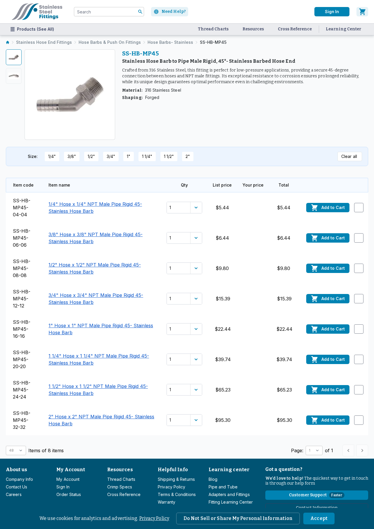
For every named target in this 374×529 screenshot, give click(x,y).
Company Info (19, 479)
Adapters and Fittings (229, 494)
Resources (253, 29)
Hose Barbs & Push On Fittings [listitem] (110, 42)
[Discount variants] (196, 207)
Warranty (166, 502)
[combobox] (109, 11)
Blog (213, 479)
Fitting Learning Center (231, 502)
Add (333, 207)
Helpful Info (173, 469)
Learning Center (343, 29)
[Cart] (362, 11)
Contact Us (16, 486)
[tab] (14, 57)
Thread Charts (213, 29)
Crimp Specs (119, 486)
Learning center (229, 469)
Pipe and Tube (223, 486)
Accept (319, 518)
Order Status (68, 494)
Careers (14, 494)
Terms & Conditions (177, 494)
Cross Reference (295, 29)
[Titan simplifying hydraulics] (37, 12)
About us (16, 469)
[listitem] (7, 42)
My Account (70, 469)
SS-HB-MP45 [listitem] (213, 42)
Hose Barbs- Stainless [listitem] (170, 42)
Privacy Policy (154, 518)
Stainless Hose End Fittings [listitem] (44, 42)
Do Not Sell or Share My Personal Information (237, 518)
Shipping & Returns (176, 479)
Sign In (332, 11)
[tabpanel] (70, 95)
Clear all (349, 156)
